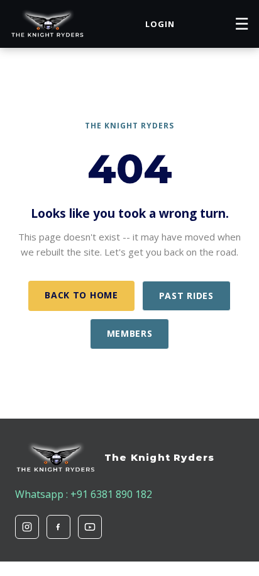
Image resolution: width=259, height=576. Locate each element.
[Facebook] (58, 527)
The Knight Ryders (159, 457)
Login (160, 24)
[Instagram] (27, 527)
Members (130, 333)
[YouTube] (90, 527)
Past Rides (186, 296)
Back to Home (81, 295)
